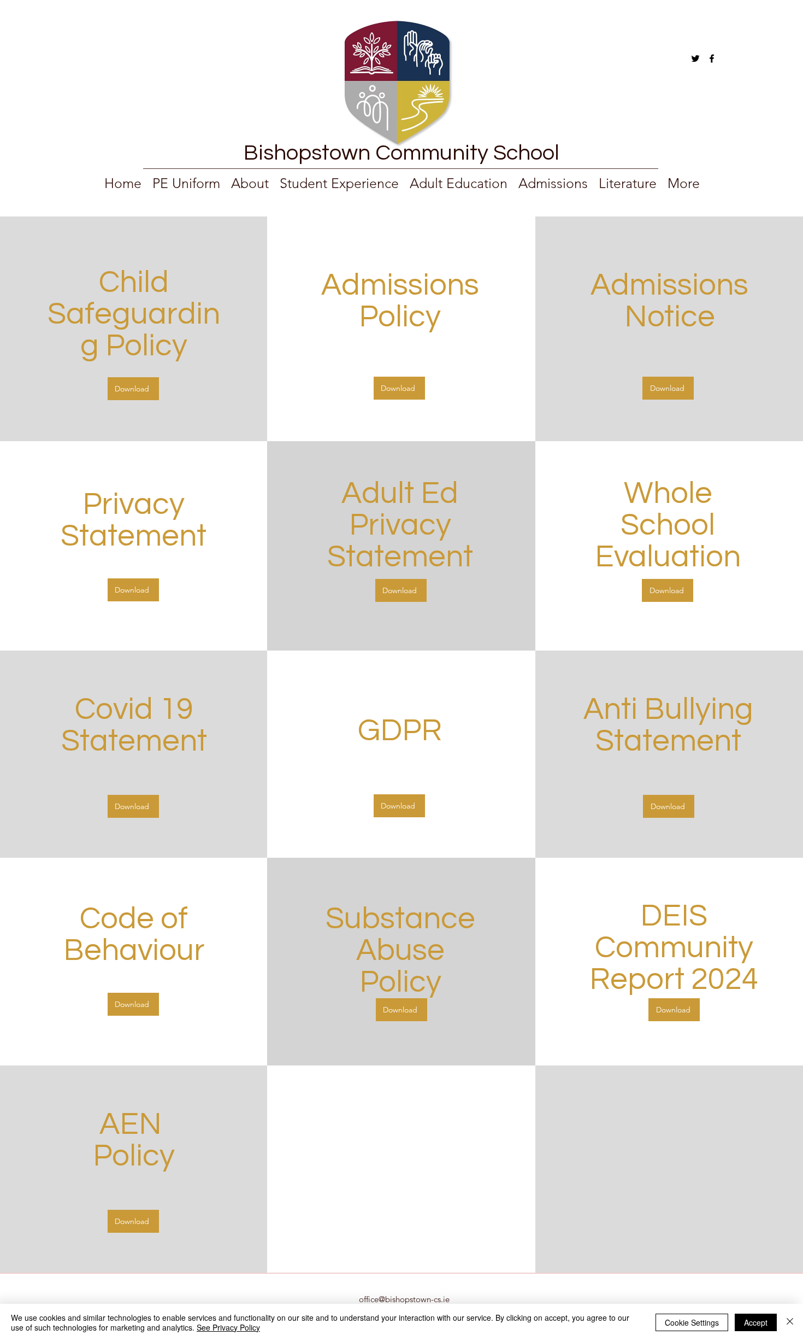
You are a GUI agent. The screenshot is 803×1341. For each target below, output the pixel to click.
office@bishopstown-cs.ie (404, 1299)
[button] (627, 182)
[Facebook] (711, 58)
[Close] (789, 1322)
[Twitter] (695, 58)
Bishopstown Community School (401, 153)
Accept (755, 1322)
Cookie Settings (692, 1322)
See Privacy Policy (228, 1327)
